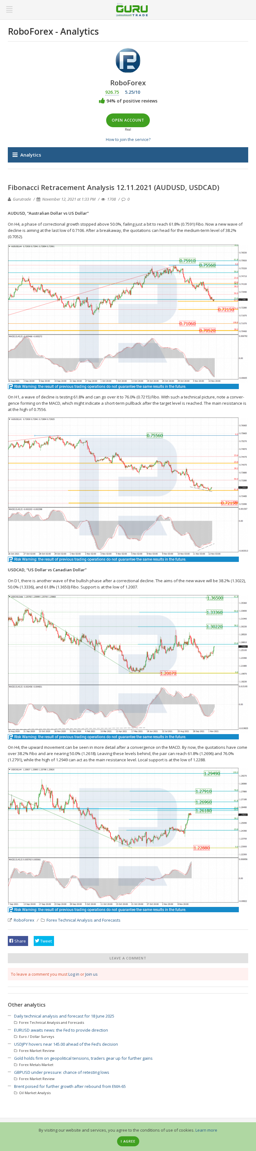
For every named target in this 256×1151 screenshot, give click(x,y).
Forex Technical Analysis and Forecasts (84, 920)
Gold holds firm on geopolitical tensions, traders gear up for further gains (83, 1058)
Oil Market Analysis (34, 1092)
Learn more (206, 1130)
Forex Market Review (36, 1050)
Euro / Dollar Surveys (36, 1036)
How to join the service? (128, 139)
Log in (73, 974)
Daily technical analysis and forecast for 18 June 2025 (64, 1016)
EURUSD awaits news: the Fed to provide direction (61, 1030)
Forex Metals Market (35, 1064)
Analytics (30, 155)
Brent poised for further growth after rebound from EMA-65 (70, 1086)
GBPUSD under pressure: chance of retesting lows (61, 1072)
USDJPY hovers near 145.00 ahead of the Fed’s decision (66, 1044)
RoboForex (24, 920)
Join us (91, 974)
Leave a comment (128, 958)
